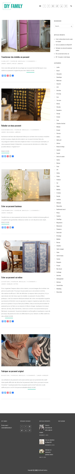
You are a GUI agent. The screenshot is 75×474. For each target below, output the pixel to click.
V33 (58, 87)
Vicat (58, 166)
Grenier (58, 117)
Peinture (59, 180)
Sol (57, 183)
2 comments (34, 210)
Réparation (59, 206)
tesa (58, 97)
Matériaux (59, 80)
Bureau (58, 242)
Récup (14, 63)
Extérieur (59, 282)
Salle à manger (60, 249)
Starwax (59, 133)
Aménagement (60, 279)
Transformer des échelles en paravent (15, 56)
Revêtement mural (61, 209)
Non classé (59, 269)
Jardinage (59, 272)
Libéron (20, 63)
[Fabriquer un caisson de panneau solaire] (41, 451)
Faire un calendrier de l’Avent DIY (64, 45)
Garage (58, 113)
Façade (58, 153)
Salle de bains (60, 256)
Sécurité (59, 84)
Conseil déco (60, 285)
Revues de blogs (60, 147)
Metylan (58, 127)
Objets (9, 63)
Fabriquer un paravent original (12, 371)
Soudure (59, 216)
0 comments (30, 61)
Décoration (59, 292)
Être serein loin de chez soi (62, 54)
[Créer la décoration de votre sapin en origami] (41, 427)
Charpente (59, 74)
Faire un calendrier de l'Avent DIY (49, 441)
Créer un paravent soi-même (11, 277)
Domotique (59, 77)
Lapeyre (58, 150)
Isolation (59, 199)
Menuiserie (59, 226)
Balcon (58, 104)
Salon (58, 252)
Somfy (58, 160)
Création (59, 193)
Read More (30, 70)
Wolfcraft (59, 140)
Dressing (59, 94)
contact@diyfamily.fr (6, 428)
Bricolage (59, 236)
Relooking (10, 132)
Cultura (58, 137)
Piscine (58, 265)
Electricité (59, 232)
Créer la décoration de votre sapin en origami (45, 428)
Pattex (15, 284)
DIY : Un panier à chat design (63, 57)
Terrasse (59, 100)
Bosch (58, 71)
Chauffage (59, 219)
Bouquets (59, 262)
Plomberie (59, 229)
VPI (57, 170)
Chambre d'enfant (61, 123)
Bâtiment (59, 203)
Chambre (59, 246)
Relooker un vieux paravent (11, 125)
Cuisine (58, 259)
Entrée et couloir (61, 156)
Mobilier (10, 213)
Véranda (59, 107)
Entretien (59, 90)
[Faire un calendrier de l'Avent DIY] (41, 441)
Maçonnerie (59, 223)
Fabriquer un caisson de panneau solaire (49, 452)
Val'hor (58, 173)
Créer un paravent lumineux (11, 206)
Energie (58, 196)
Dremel (58, 130)
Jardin (58, 67)
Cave (58, 120)
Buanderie (59, 110)
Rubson (58, 163)
